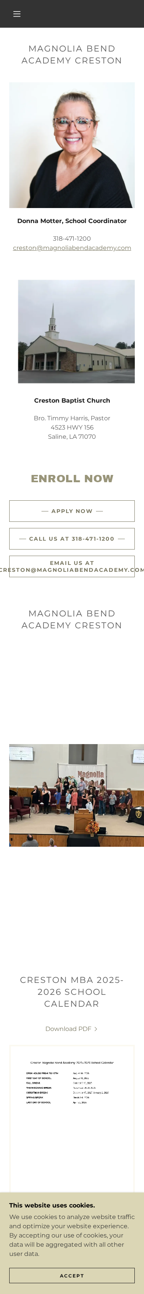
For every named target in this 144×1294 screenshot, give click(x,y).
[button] (17, 14)
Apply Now (72, 511)
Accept (72, 1276)
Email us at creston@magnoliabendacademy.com (72, 566)
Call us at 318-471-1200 (72, 538)
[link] (72, 1029)
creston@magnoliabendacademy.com (72, 247)
